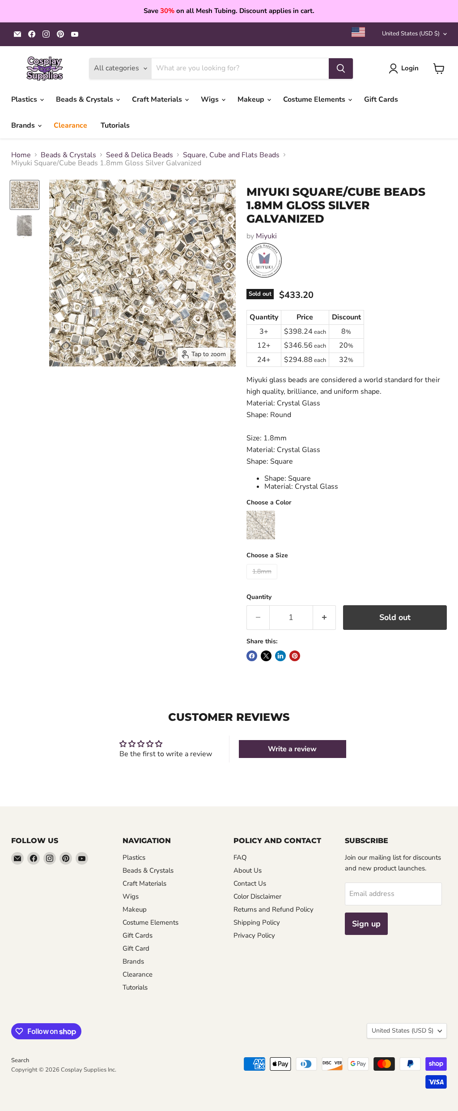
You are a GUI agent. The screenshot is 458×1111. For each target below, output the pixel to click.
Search (20, 1060)
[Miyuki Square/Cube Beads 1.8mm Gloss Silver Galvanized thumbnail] (24, 195)
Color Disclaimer (257, 896)
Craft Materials (158, 99)
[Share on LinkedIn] (280, 655)
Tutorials (115, 125)
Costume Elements (315, 99)
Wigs (211, 99)
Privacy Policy (254, 935)
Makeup (251, 99)
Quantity (258, 597)
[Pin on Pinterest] (294, 655)
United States (411, 34)
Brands (24, 125)
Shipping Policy (256, 922)
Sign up (366, 923)
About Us (247, 870)
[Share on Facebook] (251, 655)
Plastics (25, 99)
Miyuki (266, 236)
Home (21, 155)
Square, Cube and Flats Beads (231, 155)
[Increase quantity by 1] (324, 617)
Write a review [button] (292, 749)
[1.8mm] (263, 581)
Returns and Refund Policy (273, 909)
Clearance (70, 125)
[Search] (341, 68)
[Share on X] (266, 655)
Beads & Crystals (85, 99)
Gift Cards (381, 99)
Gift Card (136, 948)
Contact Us (249, 883)
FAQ (240, 857)
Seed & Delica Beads (139, 155)
